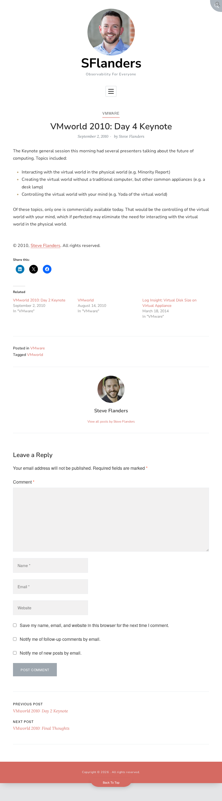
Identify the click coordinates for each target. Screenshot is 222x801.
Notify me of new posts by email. (50, 653)
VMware (111, 113)
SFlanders (111, 63)
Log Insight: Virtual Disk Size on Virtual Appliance (169, 303)
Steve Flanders (131, 136)
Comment (23, 482)
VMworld (86, 300)
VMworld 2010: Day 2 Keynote (39, 300)
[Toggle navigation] (111, 91)
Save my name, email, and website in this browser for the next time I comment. (94, 625)
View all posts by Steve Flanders (111, 421)
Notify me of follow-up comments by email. (60, 639)
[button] (218, 5)
